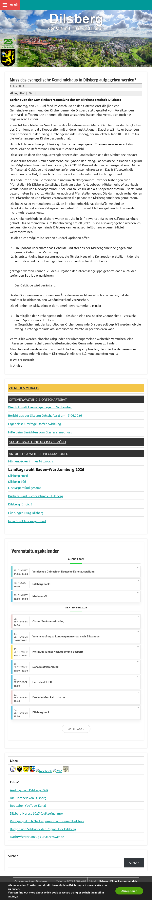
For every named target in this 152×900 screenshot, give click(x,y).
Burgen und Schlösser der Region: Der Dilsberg (43, 829)
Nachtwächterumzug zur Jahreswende (37, 836)
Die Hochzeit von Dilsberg (28, 798)
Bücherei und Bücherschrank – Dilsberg (35, 496)
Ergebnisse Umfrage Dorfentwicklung (34, 424)
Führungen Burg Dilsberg (26, 513)
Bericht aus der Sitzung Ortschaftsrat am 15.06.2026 (45, 415)
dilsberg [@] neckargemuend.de (118, 881)
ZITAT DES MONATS (24, 388)
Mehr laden (76, 729)
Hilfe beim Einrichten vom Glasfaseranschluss (40, 432)
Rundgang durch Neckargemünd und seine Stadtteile (47, 821)
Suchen (13, 856)
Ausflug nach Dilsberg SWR (29, 790)
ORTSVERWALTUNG (23, 399)
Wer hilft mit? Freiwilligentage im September (40, 407)
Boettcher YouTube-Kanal (28, 805)
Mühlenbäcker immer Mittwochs (31, 461)
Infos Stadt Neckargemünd (27, 521)
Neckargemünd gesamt (24, 487)
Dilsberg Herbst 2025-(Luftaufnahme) (36, 813)
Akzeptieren (129, 891)
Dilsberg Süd (17, 481)
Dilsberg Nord (18, 475)
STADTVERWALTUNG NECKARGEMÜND (37, 442)
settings (13, 896)
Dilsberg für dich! (20, 504)
